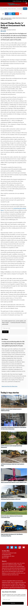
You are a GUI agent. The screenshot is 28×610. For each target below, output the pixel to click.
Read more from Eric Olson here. (9, 386)
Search (25, 8)
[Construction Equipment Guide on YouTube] (24, 548)
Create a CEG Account (17, 1)
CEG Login (25, 1)
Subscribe (5, 331)
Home (2, 18)
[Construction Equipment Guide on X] (12, 548)
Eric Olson (3, 31)
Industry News (7, 18)
